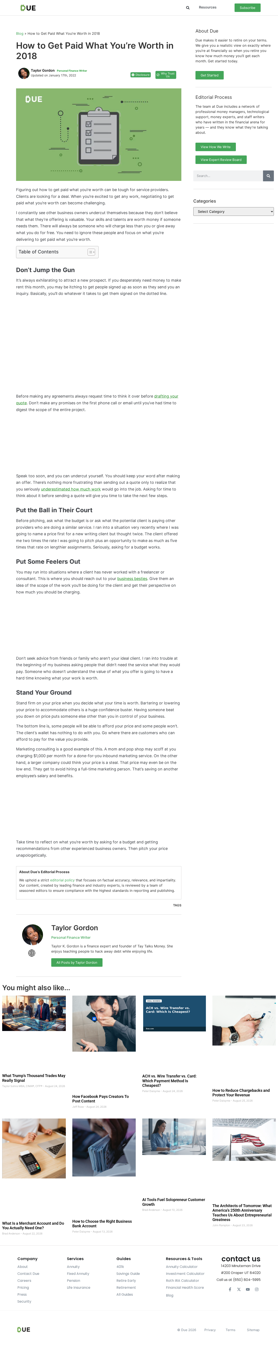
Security (24, 1301)
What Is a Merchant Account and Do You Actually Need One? (33, 1225)
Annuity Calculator (182, 1266)
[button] (188, 8)
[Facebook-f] (230, 1289)
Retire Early (126, 1280)
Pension (73, 1280)
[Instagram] (257, 1289)
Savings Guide (128, 1273)
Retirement (126, 1287)
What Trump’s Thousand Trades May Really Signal (33, 1078)
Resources (208, 7)
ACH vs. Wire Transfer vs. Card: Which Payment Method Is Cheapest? (169, 1081)
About (22, 1266)
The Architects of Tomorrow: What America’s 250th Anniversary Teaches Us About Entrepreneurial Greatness (242, 1212)
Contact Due (28, 1273)
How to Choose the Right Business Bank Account (102, 1223)
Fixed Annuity (78, 1273)
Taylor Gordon (74, 928)
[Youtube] (248, 1289)
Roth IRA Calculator (182, 1280)
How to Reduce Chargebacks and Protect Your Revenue (241, 1092)
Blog (19, 33)
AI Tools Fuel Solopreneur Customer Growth (173, 1202)
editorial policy (62, 880)
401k (120, 1266)
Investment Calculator (185, 1273)
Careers (24, 1280)
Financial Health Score (185, 1287)
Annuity (73, 1266)
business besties (132, 578)
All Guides (124, 1294)
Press (22, 1294)
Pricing (23, 1287)
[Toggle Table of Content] (89, 252)
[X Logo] (239, 1289)
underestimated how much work (71, 489)
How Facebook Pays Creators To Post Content (100, 1098)
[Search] (268, 175)
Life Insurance (78, 1287)
